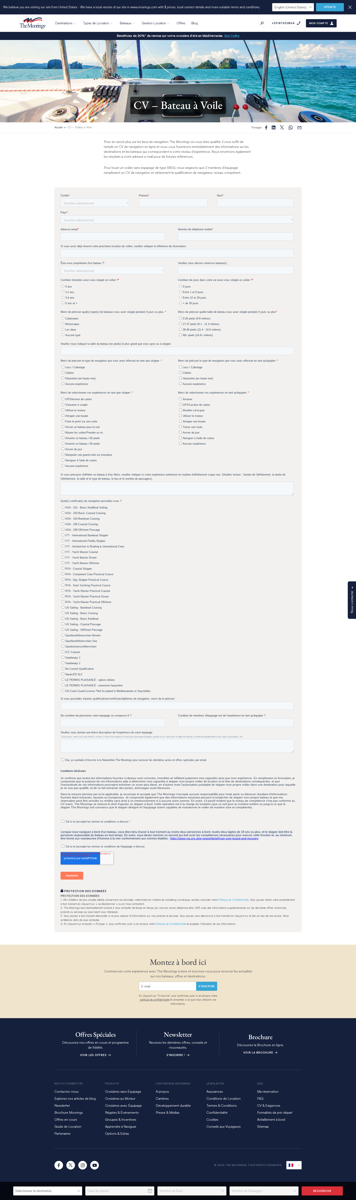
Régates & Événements (122, 1112)
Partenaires (62, 1133)
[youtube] (94, 1165)
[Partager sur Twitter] (273, 127)
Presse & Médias (167, 1112)
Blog (194, 23)
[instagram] (82, 1165)
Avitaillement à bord (271, 1119)
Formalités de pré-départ (275, 1112)
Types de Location (96, 23)
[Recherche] (262, 23)
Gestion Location (154, 23)
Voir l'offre (231, 36)
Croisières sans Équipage (123, 1091)
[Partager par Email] (299, 127)
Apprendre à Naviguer (120, 1126)
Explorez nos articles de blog (75, 1098)
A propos (162, 1091)
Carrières (162, 1098)
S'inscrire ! (176, 1055)
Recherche (322, 1191)
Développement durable (173, 1105)
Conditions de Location (223, 1098)
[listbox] (47, 1190)
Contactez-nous (66, 1091)
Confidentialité (217, 1112)
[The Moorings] (32, 23)
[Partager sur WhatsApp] (291, 127)
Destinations (63, 23)
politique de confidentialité (154, 999)
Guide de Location (67, 1126)
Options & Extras (117, 1133)
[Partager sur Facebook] (266, 128)
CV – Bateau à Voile (79, 127)
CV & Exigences (268, 1105)
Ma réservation (268, 1091)
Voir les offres (93, 1055)
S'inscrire (206, 986)
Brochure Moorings (68, 1112)
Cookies (212, 1119)
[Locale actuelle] (294, 1165)
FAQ (260, 1098)
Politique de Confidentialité (233, 899)
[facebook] (58, 1165)
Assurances (214, 1091)
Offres (181, 23)
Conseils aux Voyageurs (223, 1126)
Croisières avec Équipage (123, 1105)
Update (330, 7)
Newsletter (62, 1105)
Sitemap (263, 1126)
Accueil (58, 127)
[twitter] (70, 1165)
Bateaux (125, 23)
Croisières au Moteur (120, 1098)
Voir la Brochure (258, 1052)
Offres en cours (65, 1119)
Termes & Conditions (221, 1105)
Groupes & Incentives (120, 1119)
